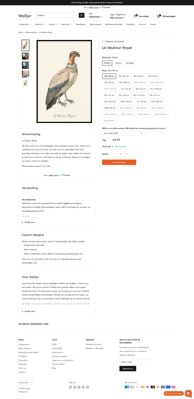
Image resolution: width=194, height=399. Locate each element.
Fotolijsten (23, 356)
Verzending (57, 348)
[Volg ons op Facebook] (70, 387)
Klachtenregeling (59, 356)
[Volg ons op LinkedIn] (87, 387)
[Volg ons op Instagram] (74, 387)
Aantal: (105, 154)
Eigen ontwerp (24, 348)
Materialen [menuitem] (65, 24)
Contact (21, 372)
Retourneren (57, 352)
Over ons (22, 368)
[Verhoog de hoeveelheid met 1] (127, 154)
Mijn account (116, 17)
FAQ (54, 344)
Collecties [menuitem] (39, 24)
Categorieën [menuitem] (24, 24)
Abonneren (128, 368)
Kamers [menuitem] (52, 24)
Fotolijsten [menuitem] (130, 24)
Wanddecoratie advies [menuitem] (114, 24)
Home (20, 32)
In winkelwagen (119, 162)
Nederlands (24, 383)
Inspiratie (22, 364)
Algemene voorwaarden (62, 360)
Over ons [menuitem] (142, 24)
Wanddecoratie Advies (28, 352)
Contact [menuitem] (153, 24)
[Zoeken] (81, 15)
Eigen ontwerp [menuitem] (95, 24)
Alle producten (31, 32)
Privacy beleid (58, 364)
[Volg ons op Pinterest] (78, 387)
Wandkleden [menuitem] (81, 24)
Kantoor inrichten (93, 344)
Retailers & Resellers (95, 348)
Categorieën (23, 344)
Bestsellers (23, 360)
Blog (54, 368)
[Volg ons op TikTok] (83, 387)
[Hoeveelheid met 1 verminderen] (114, 154)
